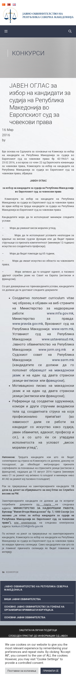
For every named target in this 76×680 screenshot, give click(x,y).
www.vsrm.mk (62, 329)
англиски (31, 380)
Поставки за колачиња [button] (21, 670)
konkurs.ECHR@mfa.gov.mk (27, 526)
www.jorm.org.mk (52, 349)
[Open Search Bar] (70, 31)
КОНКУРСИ (28, 53)
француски (54, 380)
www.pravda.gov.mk (27, 324)
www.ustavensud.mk (57, 339)
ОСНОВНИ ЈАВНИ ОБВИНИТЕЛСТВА (24, 617)
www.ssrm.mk (63, 360)
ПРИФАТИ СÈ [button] (51, 670)
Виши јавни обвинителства (22, 599)
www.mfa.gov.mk (60, 313)
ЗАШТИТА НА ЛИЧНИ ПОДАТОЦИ (38, 630)
